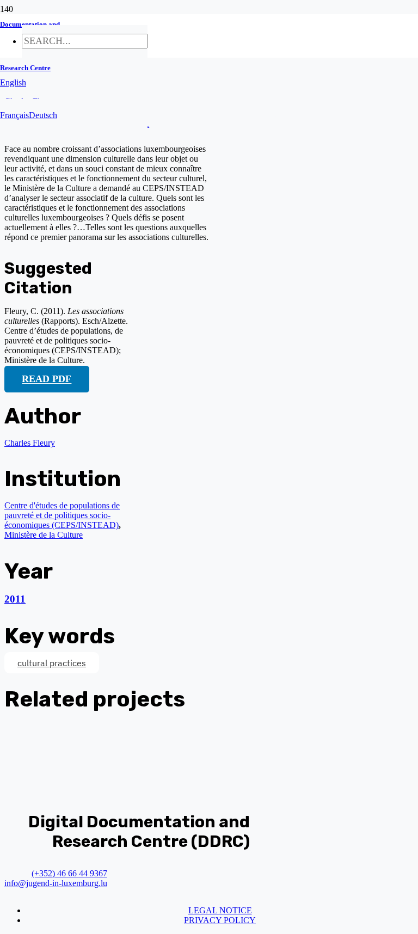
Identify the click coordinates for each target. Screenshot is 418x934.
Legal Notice (220, 910)
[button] (13, 82)
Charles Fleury (29, 442)
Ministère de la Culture (43, 534)
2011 (15, 599)
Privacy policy (220, 920)
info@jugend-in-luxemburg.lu (55, 883)
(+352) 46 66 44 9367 (69, 873)
